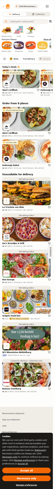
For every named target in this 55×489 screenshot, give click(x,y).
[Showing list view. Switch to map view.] (50, 22)
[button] (6, 6)
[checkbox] (7, 47)
